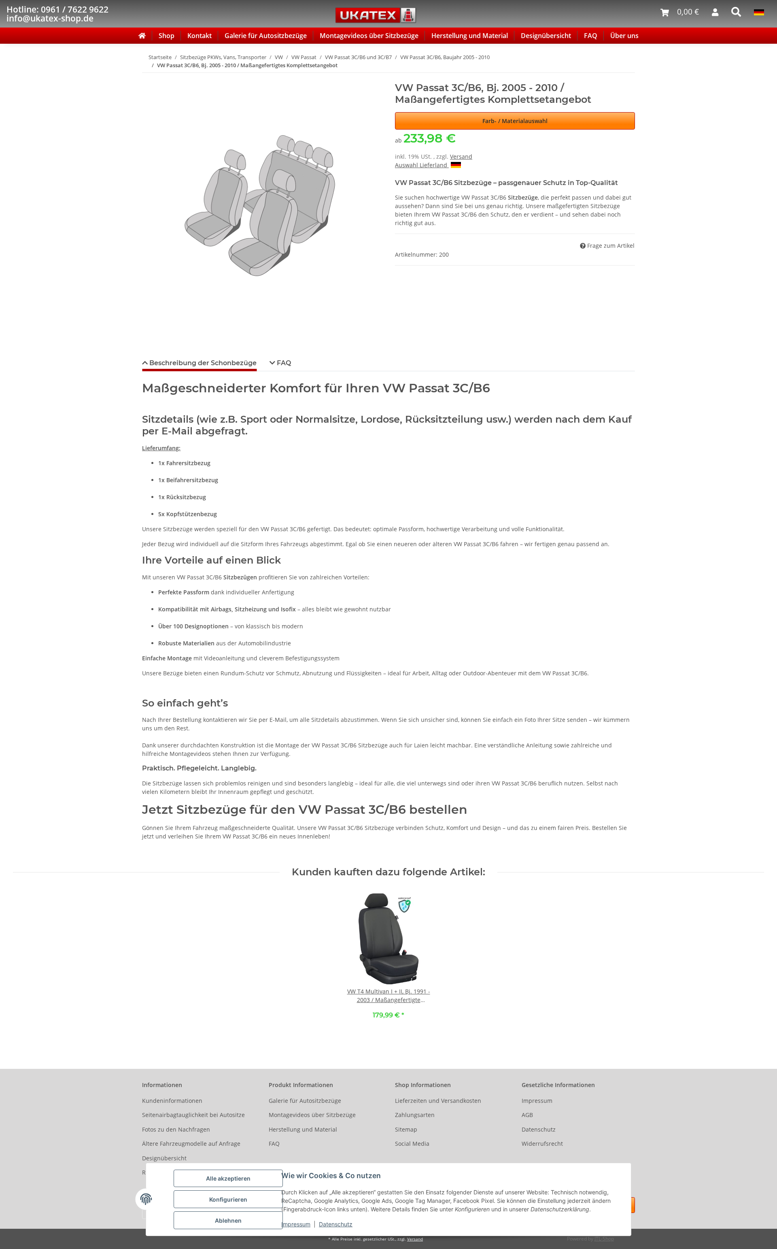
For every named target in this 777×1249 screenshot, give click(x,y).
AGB (527, 1115)
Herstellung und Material (469, 35)
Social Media (412, 1143)
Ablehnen (228, 1220)
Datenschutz (335, 1224)
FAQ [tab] (283, 363)
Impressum (295, 1224)
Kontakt (199, 35)
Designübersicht (546, 35)
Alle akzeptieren (228, 1178)
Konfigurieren (228, 1199)
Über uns (624, 35)
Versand (461, 156)
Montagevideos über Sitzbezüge (369, 35)
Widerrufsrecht (542, 1143)
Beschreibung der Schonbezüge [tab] (202, 363)
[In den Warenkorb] (148, 77)
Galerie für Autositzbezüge (266, 35)
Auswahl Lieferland (422, 165)
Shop (166, 35)
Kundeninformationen (172, 1100)
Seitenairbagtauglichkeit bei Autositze (193, 1115)
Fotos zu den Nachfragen (176, 1129)
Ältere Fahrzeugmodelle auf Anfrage (191, 1143)
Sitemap (406, 1129)
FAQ (590, 35)
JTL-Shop (604, 1238)
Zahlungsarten (415, 1115)
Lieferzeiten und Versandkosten (438, 1100)
